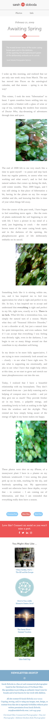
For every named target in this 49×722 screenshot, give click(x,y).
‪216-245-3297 (35, 710)
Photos (19, 13)
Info (32, 13)
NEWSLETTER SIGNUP (24, 672)
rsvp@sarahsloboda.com (18, 710)
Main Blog (26, 514)
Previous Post (12, 514)
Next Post (38, 514)
